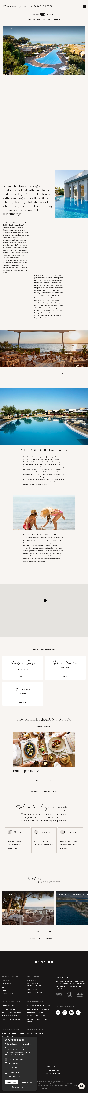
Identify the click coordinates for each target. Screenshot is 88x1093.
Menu (84, 6)
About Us (6, 980)
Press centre (8, 994)
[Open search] (79, 6)
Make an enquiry (14, 841)
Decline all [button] (27, 1082)
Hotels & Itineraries (11, 1012)
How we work (8, 983)
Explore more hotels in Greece (44, 938)
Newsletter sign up (35, 1033)
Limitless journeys (36, 1016)
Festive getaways (35, 1012)
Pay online (32, 980)
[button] (19, 1087)
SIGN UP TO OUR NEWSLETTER (13, 847)
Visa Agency (32, 989)
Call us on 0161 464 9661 (43, 844)
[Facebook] (58, 1014)
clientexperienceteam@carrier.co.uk (50, 1082)
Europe (46, 19)
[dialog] (19, 1064)
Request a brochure (11, 1019)
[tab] (18, 669)
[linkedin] (71, 1014)
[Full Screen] (61, 374)
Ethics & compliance (52, 1073)
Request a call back (42, 841)
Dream (36, 14)
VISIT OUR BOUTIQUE (67, 844)
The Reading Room (10, 1016)
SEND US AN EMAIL (14, 844)
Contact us (12, 6)
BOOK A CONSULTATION (68, 841)
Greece (57, 19)
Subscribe (34, 791)
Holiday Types (8, 1009)
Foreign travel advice (53, 1070)
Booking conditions (53, 1066)
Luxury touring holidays (39, 1005)
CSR (3, 987)
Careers (6, 990)
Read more (20, 1054)
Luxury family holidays (38, 1009)
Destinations (34, 19)
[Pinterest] (78, 1014)
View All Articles (50, 791)
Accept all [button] (11, 1082)
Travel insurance (35, 992)
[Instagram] (64, 1014)
